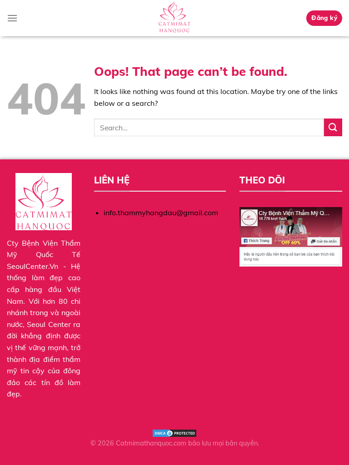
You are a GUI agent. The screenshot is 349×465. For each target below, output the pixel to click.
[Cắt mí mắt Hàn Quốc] (174, 18)
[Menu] (12, 18)
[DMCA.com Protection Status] (174, 433)
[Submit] (333, 127)
